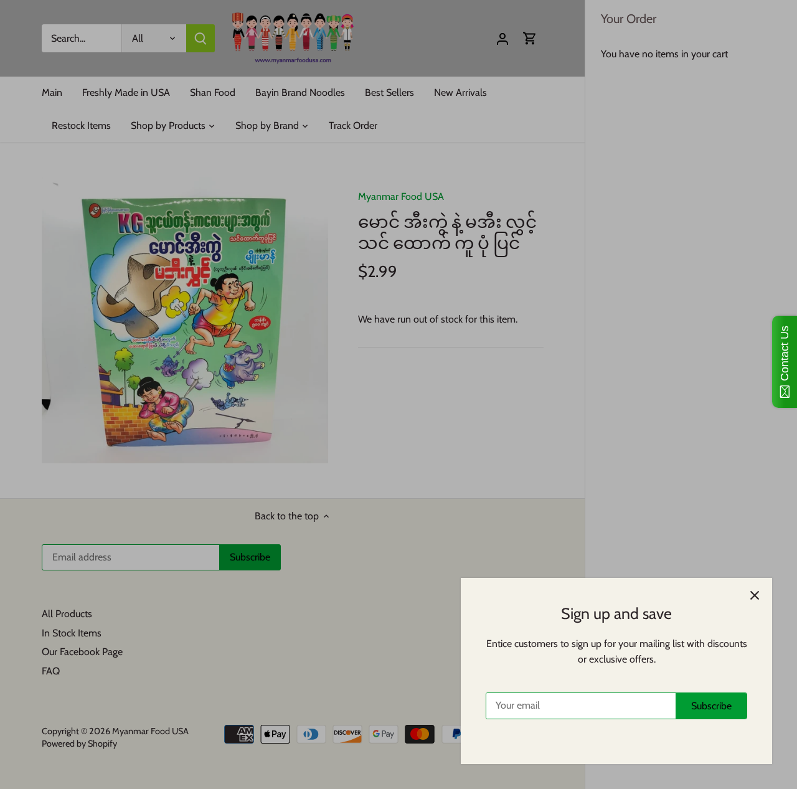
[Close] (754, 595)
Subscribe (711, 706)
